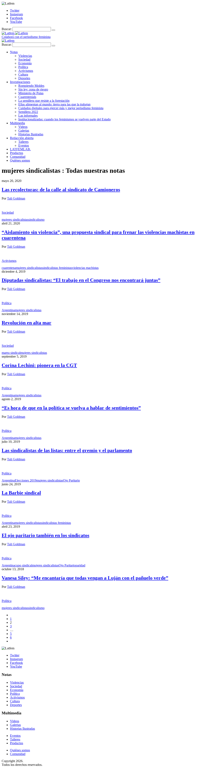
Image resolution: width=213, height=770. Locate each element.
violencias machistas (85, 268)
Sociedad (24, 59)
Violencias (25, 56)
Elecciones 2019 (25, 480)
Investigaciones (20, 82)
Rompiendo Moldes (31, 85)
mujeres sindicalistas (15, 219)
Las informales (28, 115)
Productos (16, 153)
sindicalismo (36, 219)
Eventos (23, 145)
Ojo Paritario (71, 480)
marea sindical (11, 352)
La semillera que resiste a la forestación (43, 100)
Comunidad (17, 156)
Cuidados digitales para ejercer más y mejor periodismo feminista (60, 108)
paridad (80, 565)
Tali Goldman (16, 198)
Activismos (25, 70)
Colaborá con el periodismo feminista (26, 37)
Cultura (23, 74)
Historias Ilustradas (30, 134)
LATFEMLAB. (20, 149)
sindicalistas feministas (57, 268)
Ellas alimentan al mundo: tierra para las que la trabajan (54, 104)
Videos (22, 127)
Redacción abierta (21, 138)
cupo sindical (23, 565)
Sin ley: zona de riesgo (33, 89)
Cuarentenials (27, 97)
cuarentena (9, 268)
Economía (25, 63)
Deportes (24, 78)
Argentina (8, 310)
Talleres (23, 141)
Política (23, 67)
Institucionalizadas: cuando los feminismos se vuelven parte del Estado (64, 119)
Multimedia (17, 123)
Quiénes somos (20, 160)
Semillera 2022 (28, 112)
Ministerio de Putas (30, 93)
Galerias (23, 130)
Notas (14, 52)
